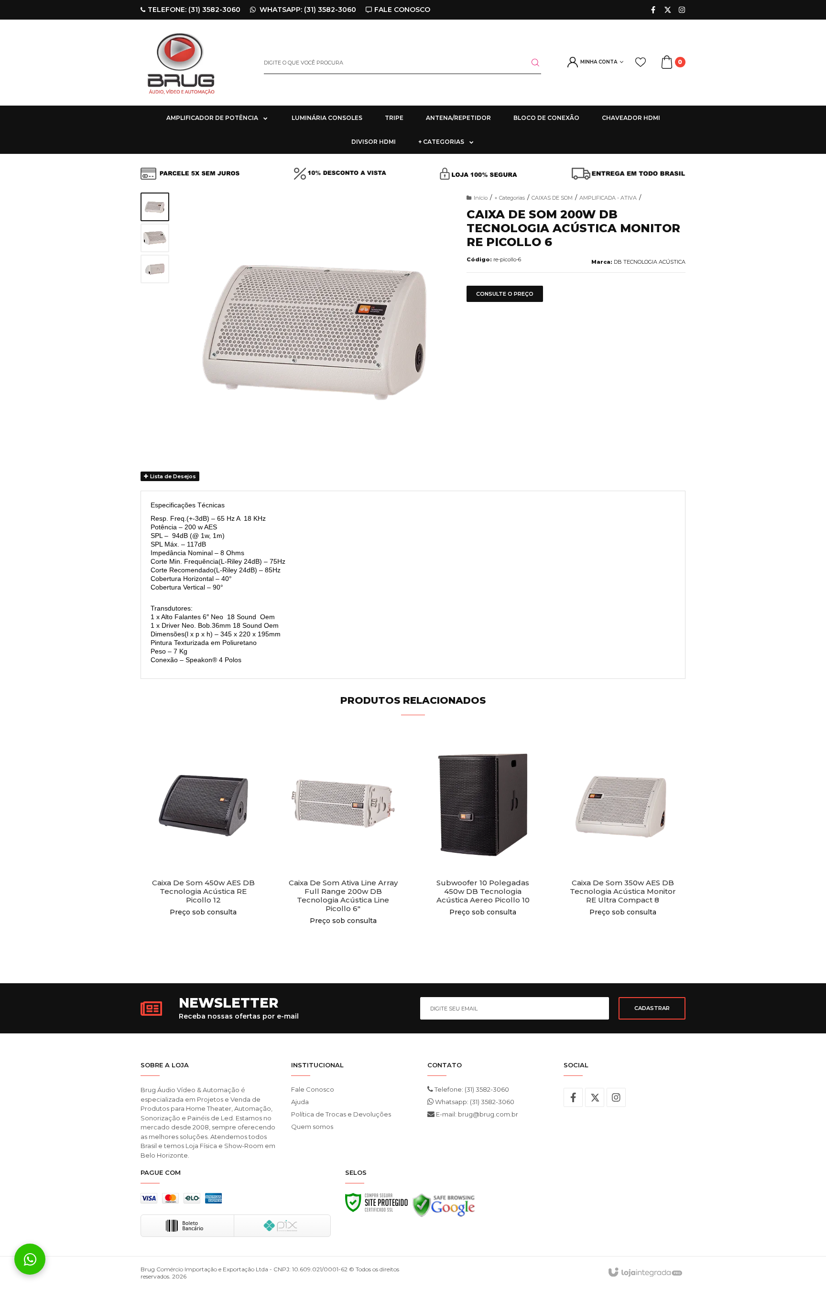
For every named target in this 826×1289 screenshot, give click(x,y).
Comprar (203, 943)
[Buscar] (529, 62)
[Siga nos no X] (667, 10)
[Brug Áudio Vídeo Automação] (195, 62)
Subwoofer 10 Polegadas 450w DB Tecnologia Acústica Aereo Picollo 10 (483, 891)
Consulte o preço (504, 293)
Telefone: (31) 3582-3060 (471, 1089)
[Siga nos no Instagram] (681, 9)
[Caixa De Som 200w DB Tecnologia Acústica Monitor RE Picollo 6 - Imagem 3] (155, 269)
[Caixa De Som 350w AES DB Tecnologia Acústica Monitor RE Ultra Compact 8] (623, 847)
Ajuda (300, 1102)
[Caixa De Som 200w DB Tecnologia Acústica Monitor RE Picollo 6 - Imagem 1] (155, 207)
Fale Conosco (312, 1089)
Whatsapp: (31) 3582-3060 (474, 1102)
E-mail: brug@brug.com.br (476, 1114)
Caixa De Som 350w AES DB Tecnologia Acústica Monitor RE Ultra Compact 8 (623, 891)
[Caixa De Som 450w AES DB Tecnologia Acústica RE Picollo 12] (203, 847)
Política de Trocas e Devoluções (341, 1114)
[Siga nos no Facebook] (653, 9)
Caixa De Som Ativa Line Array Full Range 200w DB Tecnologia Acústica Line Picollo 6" (343, 896)
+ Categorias (509, 197)
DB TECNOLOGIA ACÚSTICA (649, 261)
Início (481, 197)
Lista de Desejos (172, 476)
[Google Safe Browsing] (444, 1208)
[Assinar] (652, 1008)
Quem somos (312, 1126)
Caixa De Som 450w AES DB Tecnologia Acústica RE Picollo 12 (203, 891)
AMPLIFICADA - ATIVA (608, 197)
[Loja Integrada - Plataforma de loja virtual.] (644, 1273)
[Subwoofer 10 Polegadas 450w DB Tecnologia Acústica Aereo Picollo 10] (483, 847)
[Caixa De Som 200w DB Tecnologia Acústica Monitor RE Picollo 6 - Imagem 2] (155, 238)
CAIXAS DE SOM (552, 197)
